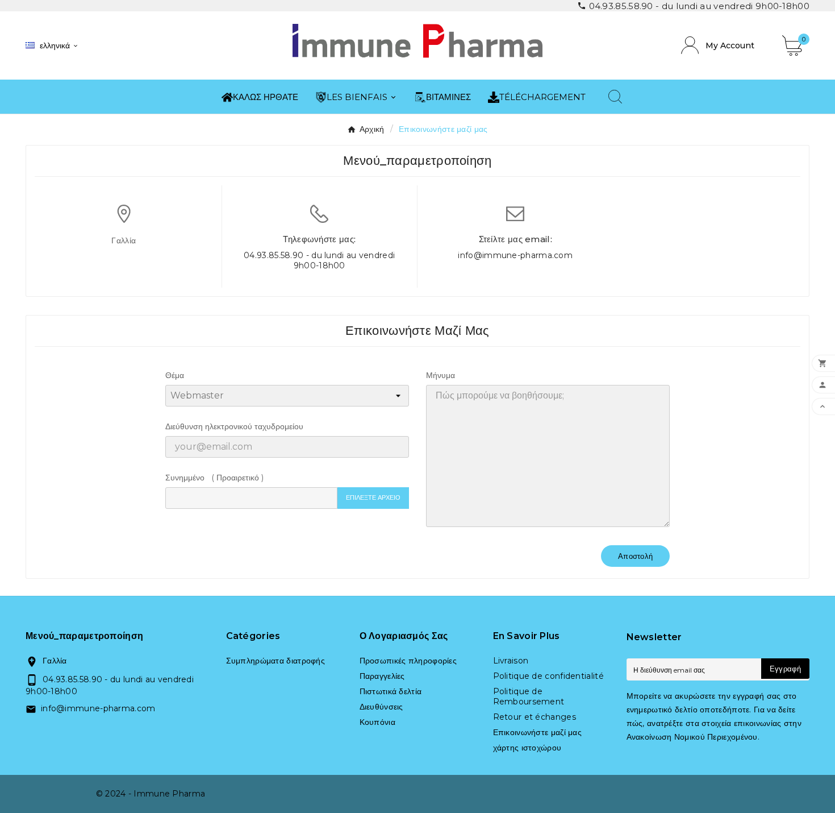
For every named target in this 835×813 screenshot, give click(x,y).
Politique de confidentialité (548, 676)
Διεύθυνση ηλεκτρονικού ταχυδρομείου (234, 426)
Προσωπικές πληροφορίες (408, 661)
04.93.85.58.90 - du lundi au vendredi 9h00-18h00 (319, 260)
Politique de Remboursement (529, 696)
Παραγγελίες (382, 676)
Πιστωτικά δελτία (391, 691)
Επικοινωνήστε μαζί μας (537, 732)
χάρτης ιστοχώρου (527, 748)
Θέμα (174, 375)
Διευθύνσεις (381, 707)
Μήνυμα (440, 375)
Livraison (511, 661)
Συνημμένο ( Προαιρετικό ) (214, 477)
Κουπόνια (377, 722)
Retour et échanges (534, 717)
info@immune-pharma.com (515, 255)
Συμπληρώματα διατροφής (275, 661)
